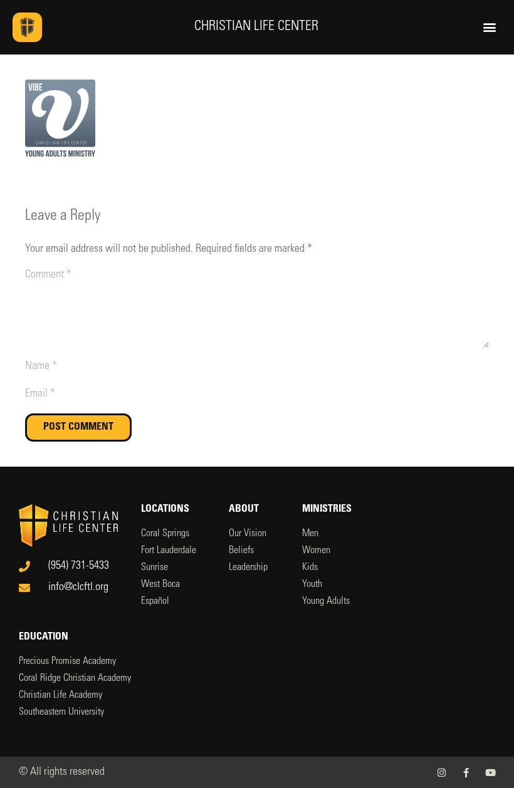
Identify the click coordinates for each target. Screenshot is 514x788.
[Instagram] (441, 772)
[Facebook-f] (466, 772)
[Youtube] (490, 772)
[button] (489, 27)
